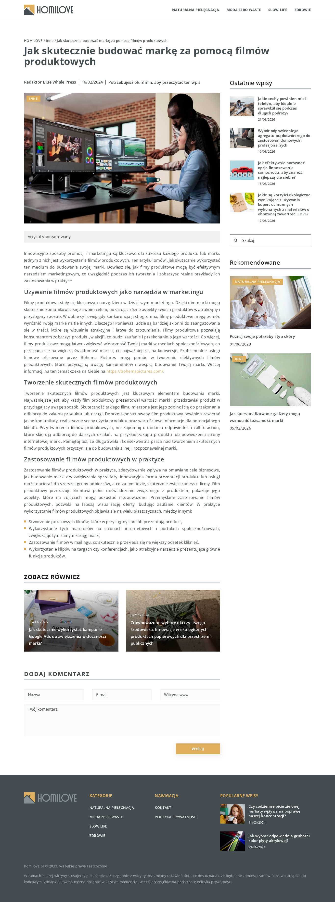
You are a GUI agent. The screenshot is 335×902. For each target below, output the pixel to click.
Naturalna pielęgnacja (195, 9)
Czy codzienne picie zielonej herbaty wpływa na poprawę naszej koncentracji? (274, 811)
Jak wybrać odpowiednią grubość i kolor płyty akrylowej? (279, 838)
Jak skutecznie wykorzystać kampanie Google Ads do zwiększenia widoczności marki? (67, 636)
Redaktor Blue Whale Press (50, 82)
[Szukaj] (236, 240)
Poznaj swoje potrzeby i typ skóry (262, 336)
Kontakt (163, 807)
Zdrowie (303, 9)
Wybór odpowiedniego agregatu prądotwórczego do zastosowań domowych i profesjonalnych (284, 138)
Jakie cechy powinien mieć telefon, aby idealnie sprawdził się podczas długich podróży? (282, 105)
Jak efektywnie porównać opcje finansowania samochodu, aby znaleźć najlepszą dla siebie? (281, 170)
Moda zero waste (244, 9)
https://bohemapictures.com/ (134, 371)
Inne (33, 98)
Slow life (277, 9)
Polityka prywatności (176, 817)
